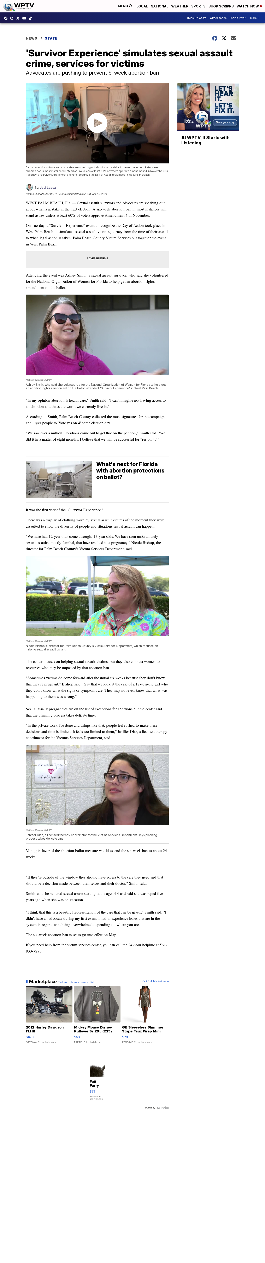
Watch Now (248, 6)
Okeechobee (218, 18)
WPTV (19, 18)
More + (254, 18)
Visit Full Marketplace (155, 981)
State (51, 38)
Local (142, 6)
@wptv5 (31, 18)
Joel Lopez (48, 188)
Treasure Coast (196, 18)
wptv (12, 18)
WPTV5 (7, 18)
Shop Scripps (221, 6)
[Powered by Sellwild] (163, 1107)
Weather (179, 6)
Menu (123, 6)
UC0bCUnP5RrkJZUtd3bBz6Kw (25, 18)
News (31, 38)
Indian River (238, 18)
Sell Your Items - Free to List (76, 982)
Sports (198, 6)
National (159, 6)
